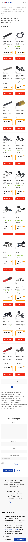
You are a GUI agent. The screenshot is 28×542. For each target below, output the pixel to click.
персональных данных (18, 524)
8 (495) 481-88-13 (14, 497)
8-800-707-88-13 (14, 492)
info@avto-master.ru (14, 502)
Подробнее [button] (5, 536)
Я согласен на (16, 463)
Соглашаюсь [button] (20, 539)
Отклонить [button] (8, 539)
